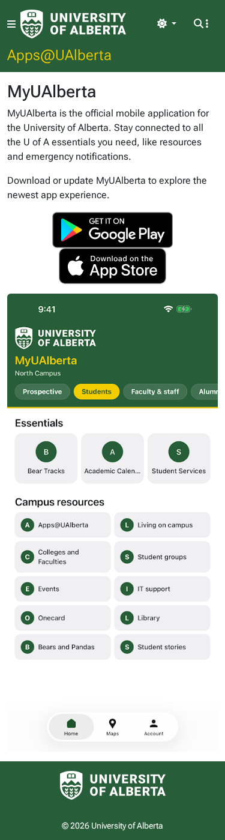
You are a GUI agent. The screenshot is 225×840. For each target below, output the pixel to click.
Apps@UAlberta (59, 54)
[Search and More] (201, 24)
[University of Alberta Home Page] (73, 24)
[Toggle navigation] (11, 24)
